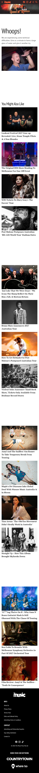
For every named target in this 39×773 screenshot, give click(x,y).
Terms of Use (7, 712)
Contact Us (7, 736)
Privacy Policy (7, 709)
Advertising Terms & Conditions (12, 720)
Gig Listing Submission (10, 733)
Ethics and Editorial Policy (11, 716)
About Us (6, 705)
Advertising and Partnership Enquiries (14, 729)
